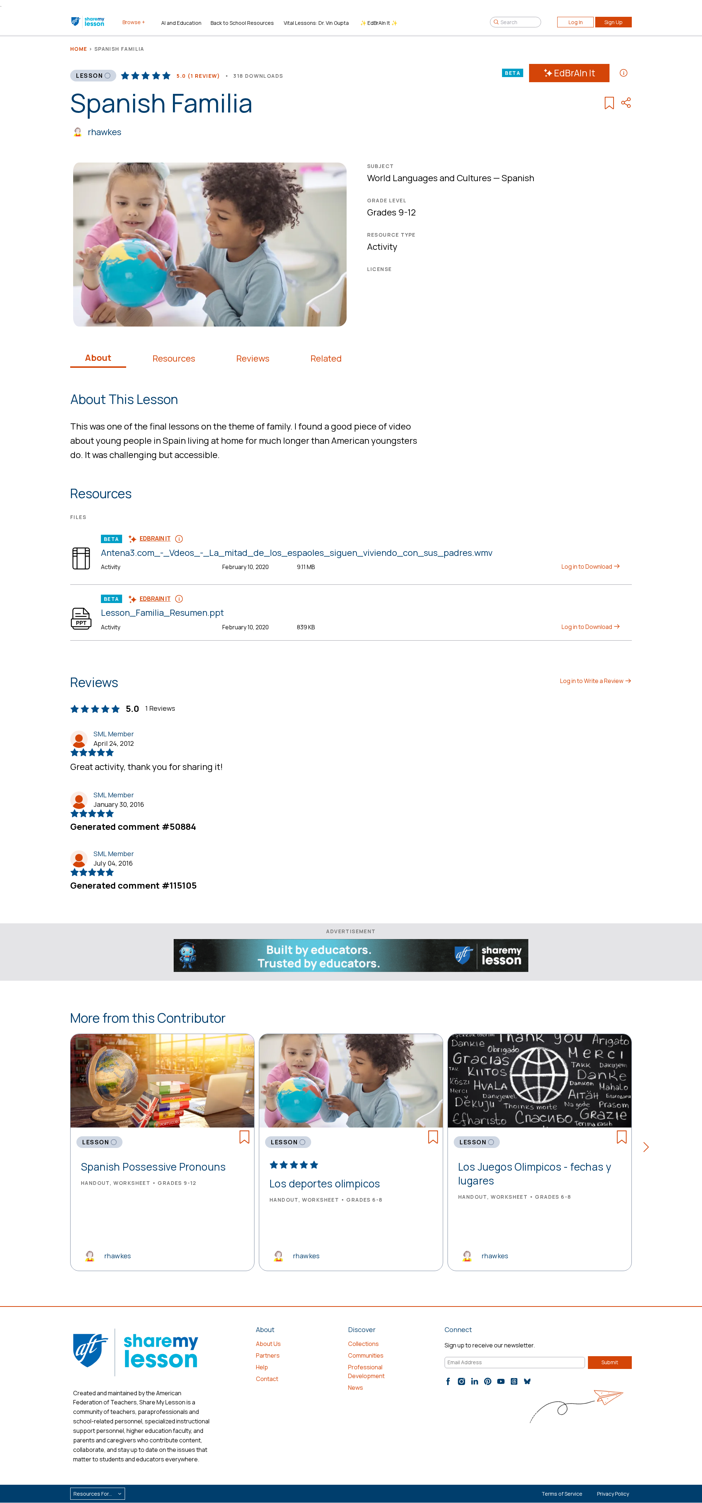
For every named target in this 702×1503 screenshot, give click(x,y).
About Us (268, 1344)
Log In (576, 22)
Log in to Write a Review (592, 681)
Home (78, 48)
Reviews (252, 358)
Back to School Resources (242, 22)
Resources (173, 358)
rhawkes (104, 132)
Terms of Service (561, 1493)
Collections (363, 1344)
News (355, 1388)
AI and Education (181, 22)
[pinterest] (487, 1381)
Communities (366, 1355)
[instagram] (461, 1381)
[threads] (514, 1381)
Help (262, 1367)
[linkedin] (474, 1381)
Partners (268, 1355)
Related (326, 358)
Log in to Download (587, 566)
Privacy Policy (613, 1493)
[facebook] (448, 1381)
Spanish (518, 178)
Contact (267, 1379)
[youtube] (501, 1381)
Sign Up (613, 22)
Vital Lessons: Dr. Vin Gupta (316, 22)
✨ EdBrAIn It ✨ (378, 22)
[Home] (88, 22)
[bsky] (527, 1381)
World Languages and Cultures (429, 178)
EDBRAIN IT (155, 538)
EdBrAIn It (574, 72)
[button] (648, 1148)
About (98, 357)
